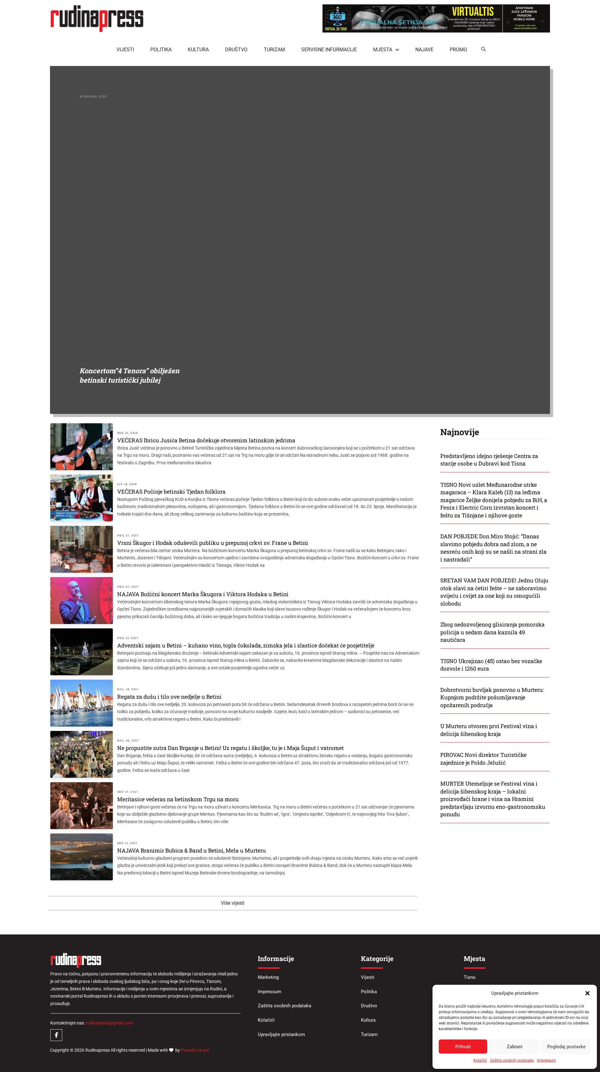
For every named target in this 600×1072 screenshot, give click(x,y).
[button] (587, 993)
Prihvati (463, 1046)
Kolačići (480, 1060)
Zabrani (514, 1046)
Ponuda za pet (195, 1050)
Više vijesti (232, 903)
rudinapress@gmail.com (109, 1022)
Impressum (546, 1060)
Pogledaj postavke (566, 1046)
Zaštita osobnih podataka (512, 1060)
